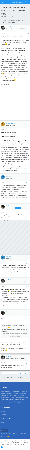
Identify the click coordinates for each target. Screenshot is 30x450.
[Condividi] (26, 33)
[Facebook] (2, 447)
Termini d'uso (11, 433)
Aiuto (25, 433)
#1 (28, 33)
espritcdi (4, 16)
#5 (28, 263)
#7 (28, 318)
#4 (28, 212)
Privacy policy (19, 433)
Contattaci (3, 414)
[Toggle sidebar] (28, 2)
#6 (28, 286)
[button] (2, 2)
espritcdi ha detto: (7, 322)
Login (2, 422)
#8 (28, 363)
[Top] (6, 436)
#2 (28, 130)
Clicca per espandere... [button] (15, 336)
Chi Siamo (3, 411)
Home (2, 436)
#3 (28, 182)
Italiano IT (5, 430)
